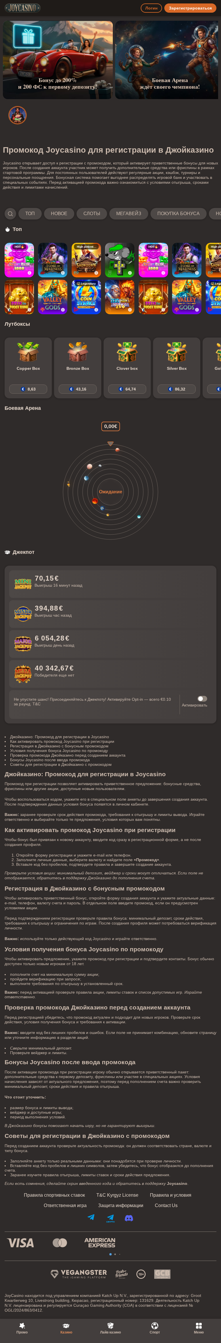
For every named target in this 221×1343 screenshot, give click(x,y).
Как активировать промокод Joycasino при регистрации (62, 741)
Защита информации (120, 1205)
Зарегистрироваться (190, 8)
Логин (151, 8)
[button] (110, 214)
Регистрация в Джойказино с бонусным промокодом (59, 746)
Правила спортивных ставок (54, 1195)
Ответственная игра (65, 1205)
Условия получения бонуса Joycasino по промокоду (59, 750)
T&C (37, 704)
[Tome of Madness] (52, 260)
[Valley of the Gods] (52, 297)
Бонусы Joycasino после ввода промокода (50, 759)
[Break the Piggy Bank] (19, 297)
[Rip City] (119, 260)
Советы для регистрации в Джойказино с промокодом (61, 764)
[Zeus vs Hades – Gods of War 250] (119, 297)
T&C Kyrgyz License (117, 1195)
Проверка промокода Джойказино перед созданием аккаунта (67, 755)
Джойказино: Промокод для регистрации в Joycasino (59, 736)
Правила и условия (170, 1195)
